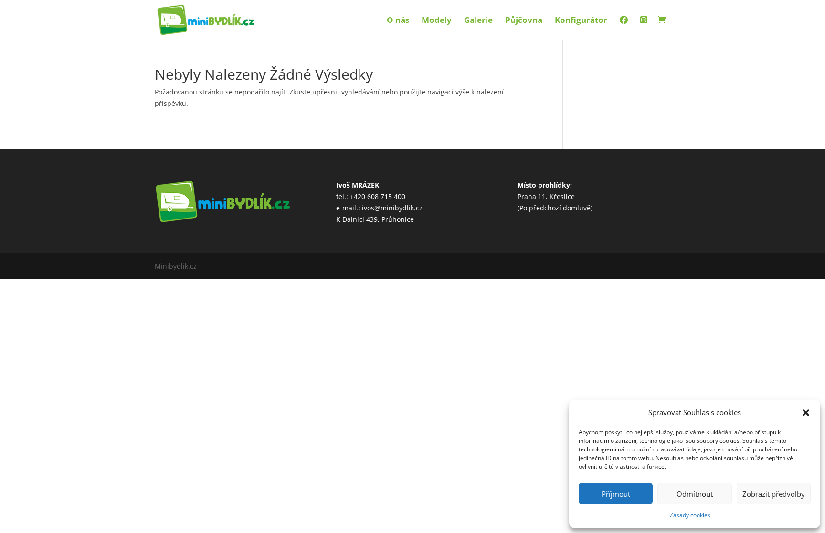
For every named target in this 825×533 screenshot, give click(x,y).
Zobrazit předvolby (773, 494)
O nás (398, 21)
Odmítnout (695, 494)
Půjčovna (523, 21)
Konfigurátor (581, 21)
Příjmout (616, 494)
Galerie (478, 21)
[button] (806, 413)
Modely (437, 21)
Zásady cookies (690, 515)
